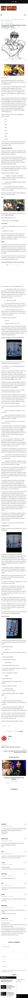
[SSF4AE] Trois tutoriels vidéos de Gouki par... (10, 994)
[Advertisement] (14, 806)
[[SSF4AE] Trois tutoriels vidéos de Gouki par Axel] (3, 994)
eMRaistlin (4, 838)
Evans (7, 28)
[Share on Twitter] (19, 731)
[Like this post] (16, 731)
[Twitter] (13, 1)
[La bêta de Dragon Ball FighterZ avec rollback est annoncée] (14, 768)
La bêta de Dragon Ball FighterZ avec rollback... (14, 778)
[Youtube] (15, 1)
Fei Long (4, 726)
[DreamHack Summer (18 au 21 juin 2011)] (3, 987)
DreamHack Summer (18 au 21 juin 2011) (11, 987)
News (8, 19)
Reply (25, 824)
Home (2, 19)
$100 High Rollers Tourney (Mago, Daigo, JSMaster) (7, 981)
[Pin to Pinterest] (20, 731)
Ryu (8, 726)
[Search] (26, 15)
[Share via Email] (21, 731)
